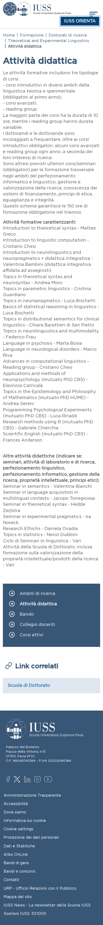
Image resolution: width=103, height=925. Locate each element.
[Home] (44, 5)
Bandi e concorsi (19, 871)
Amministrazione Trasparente (32, 795)
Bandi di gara (16, 863)
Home (9, 35)
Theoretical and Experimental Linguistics (48, 40)
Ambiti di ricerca (37, 593)
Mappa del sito (18, 896)
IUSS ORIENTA (80, 21)
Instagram (38, 779)
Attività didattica (38, 604)
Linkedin (28, 779)
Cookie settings (18, 829)
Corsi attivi (31, 635)
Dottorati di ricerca (68, 35)
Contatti (11, 879)
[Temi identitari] (10, 5)
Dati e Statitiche (19, 846)
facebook (10, 779)
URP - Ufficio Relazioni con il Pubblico (40, 888)
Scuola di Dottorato (29, 685)
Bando (27, 614)
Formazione (32, 35)
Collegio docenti (37, 624)
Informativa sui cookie (25, 820)
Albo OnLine (16, 854)
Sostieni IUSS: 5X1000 (25, 913)
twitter (18, 779)
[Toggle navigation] (93, 14)
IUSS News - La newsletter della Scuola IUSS (47, 905)
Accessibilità (16, 803)
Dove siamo (15, 812)
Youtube (48, 780)
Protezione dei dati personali (31, 837)
